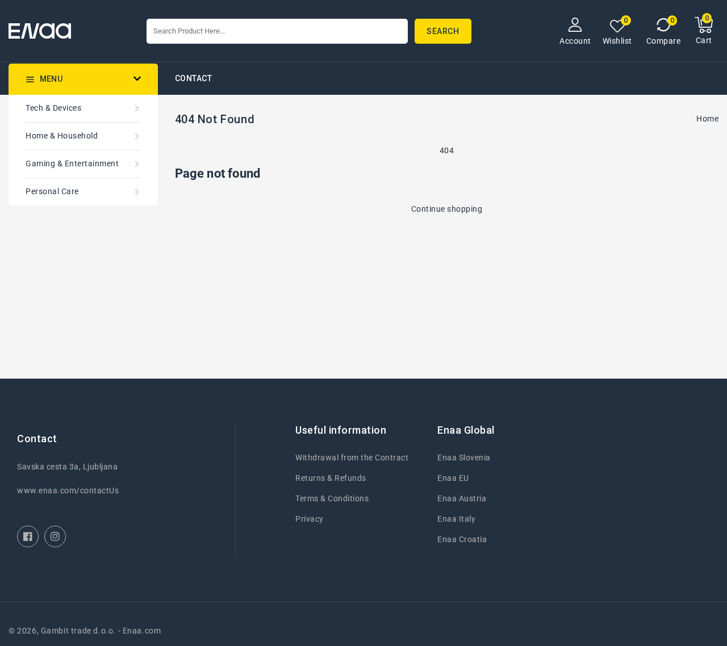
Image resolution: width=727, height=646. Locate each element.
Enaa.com (142, 630)
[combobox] (277, 31)
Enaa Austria (461, 498)
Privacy (309, 518)
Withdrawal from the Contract (351, 457)
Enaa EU (453, 478)
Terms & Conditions (332, 498)
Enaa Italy (456, 518)
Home (707, 118)
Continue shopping (447, 208)
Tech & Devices (53, 107)
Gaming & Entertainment (72, 163)
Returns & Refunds (330, 478)
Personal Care (52, 191)
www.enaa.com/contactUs (68, 490)
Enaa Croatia (462, 539)
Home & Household (62, 135)
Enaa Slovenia (464, 457)
